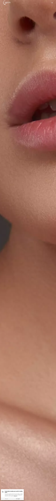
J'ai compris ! (18, 498)
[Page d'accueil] (7, 3)
